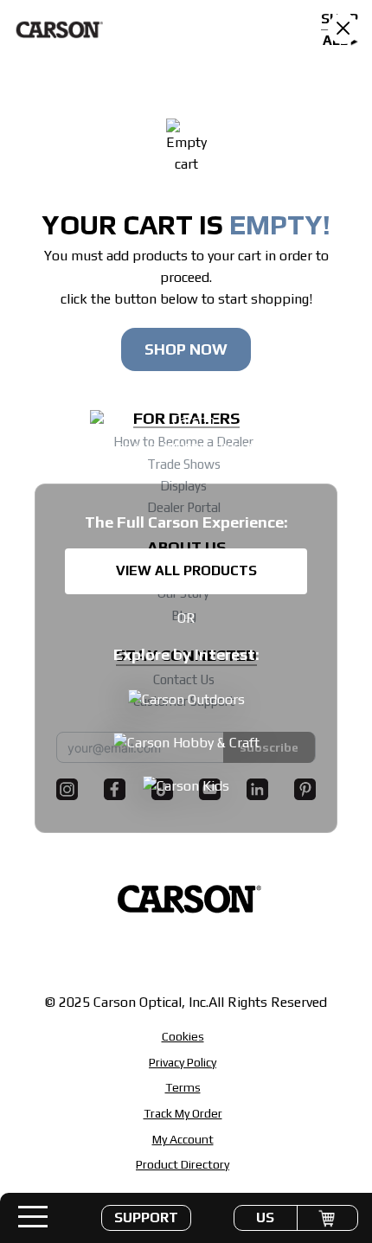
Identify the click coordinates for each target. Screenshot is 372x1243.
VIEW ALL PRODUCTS (186, 570)
